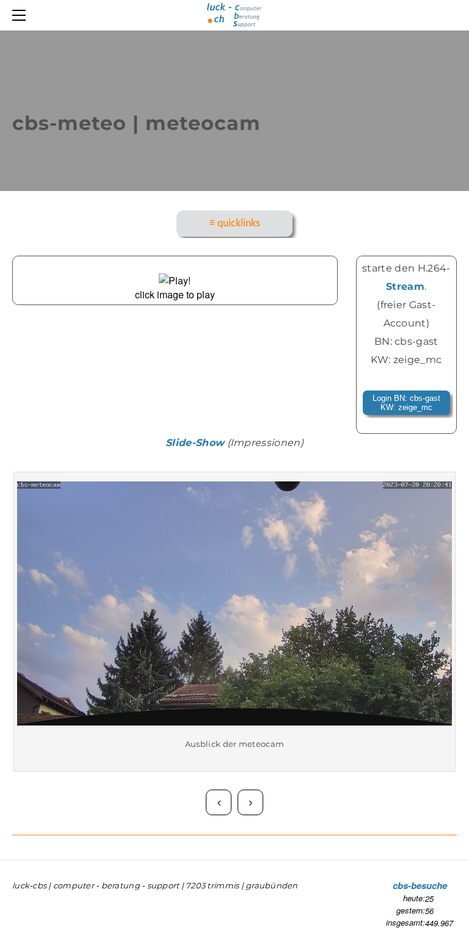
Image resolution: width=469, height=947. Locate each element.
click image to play (175, 294)
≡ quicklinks (234, 223)
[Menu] (21, 15)
